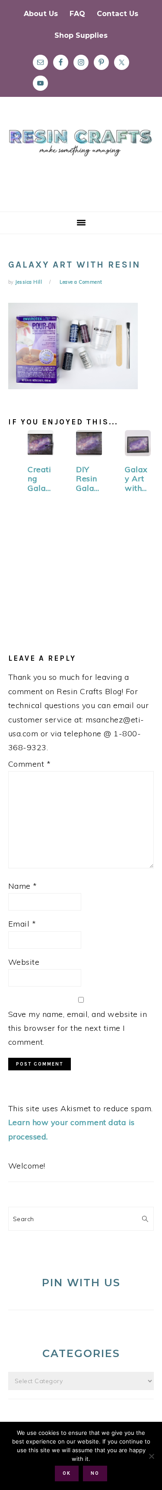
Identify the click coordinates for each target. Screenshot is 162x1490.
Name (22, 886)
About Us (41, 14)
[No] (151, 1456)
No (95, 1473)
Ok (67, 1473)
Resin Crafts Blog (81, 162)
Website (24, 962)
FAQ (77, 14)
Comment (29, 764)
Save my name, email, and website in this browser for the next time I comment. (77, 1028)
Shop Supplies (81, 35)
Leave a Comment (81, 282)
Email (22, 924)
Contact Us (117, 14)
